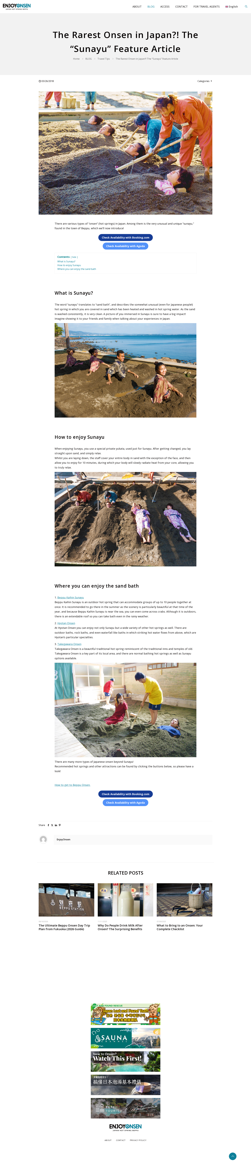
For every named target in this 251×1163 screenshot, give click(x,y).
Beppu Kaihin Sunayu (70, 597)
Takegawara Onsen (69, 644)
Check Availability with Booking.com (125, 237)
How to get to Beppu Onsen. (72, 785)
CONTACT (121, 1140)
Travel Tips (103, 58)
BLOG (88, 58)
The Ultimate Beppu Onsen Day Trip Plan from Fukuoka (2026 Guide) (64, 927)
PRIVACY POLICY (138, 1140)
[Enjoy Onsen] (17, 6)
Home (76, 58)
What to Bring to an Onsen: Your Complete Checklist (180, 927)
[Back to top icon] (232, 1156)
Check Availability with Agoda (125, 246)
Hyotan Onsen (66, 623)
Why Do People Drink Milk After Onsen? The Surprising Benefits (120, 927)
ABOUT (108, 1140)
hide (74, 257)
